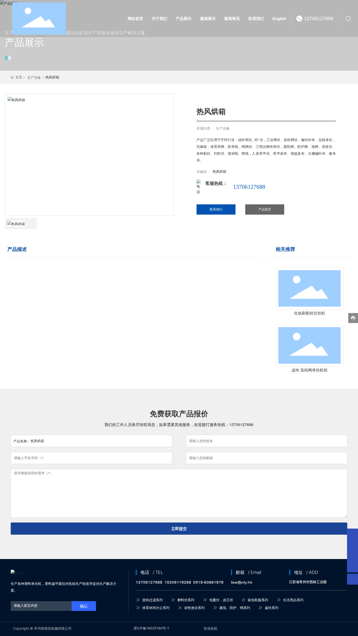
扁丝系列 (271, 608)
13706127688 (318, 18)
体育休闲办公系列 (156, 608)
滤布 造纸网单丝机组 (310, 370)
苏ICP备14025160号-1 (151, 628)
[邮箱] (352, 534)
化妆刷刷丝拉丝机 (309, 313)
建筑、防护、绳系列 (234, 608)
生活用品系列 (293, 600)
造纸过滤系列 (152, 600)
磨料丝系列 (185, 600)
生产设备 (34, 77)
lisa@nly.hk (241, 582)
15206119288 (177, 582)
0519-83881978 (208, 582)
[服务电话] (352, 545)
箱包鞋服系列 (258, 600)
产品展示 (24, 42)
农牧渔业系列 (194, 608)
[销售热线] (352, 556)
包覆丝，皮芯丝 (221, 600)
